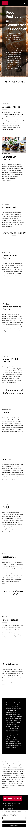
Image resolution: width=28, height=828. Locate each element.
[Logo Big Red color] (5, 2)
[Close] (25, 811)
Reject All (14, 821)
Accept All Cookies (14, 825)
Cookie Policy (13, 815)
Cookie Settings (14, 818)
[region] (14, 819)
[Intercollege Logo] (12, 797)
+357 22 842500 (9, 808)
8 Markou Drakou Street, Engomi (13, 803)
